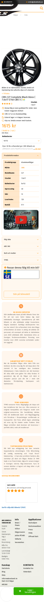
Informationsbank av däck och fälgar (9, 580)
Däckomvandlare (34, 526)
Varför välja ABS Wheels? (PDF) (13, 507)
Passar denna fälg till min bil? (23, 267)
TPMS (30, 533)
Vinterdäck (27, 572)
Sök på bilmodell (21, 294)
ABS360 (4, 584)
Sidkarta (18, 539)
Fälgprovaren (20, 532)
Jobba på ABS (20, 536)
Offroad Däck (33, 536)
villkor (17, 529)
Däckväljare (32, 523)
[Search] (41, 8)
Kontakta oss (28, 568)
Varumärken (19, 542)
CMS (22, 168)
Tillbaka (6, 94)
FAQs (3, 575)
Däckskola (6, 568)
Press (30, 530)
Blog (3, 572)
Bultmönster (7, 136)
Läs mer (38, 149)
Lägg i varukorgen (30, 591)
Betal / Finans (17, 524)
